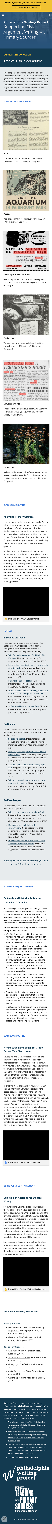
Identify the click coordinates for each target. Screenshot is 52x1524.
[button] (3, 15)
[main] (26, 30)
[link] (26, 604)
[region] (26, 6)
